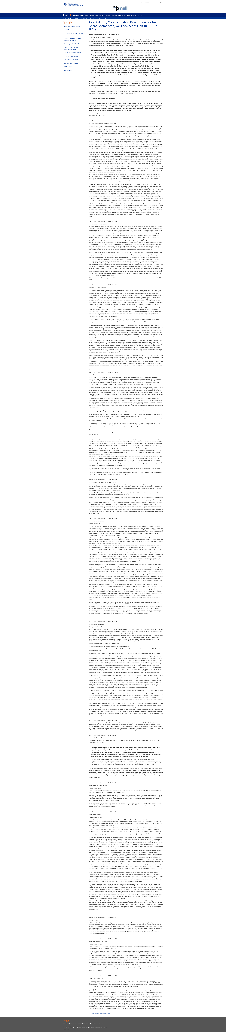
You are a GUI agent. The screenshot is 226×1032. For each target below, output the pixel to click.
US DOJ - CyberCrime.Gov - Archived (73, 44)
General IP (92, 18)
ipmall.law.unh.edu (82, 1027)
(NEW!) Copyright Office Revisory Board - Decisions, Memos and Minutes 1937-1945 (74, 27)
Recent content (68, 70)
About (104, 18)
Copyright (70, 18)
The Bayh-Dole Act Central (71, 59)
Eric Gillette (72, 1029)
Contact (99, 18)
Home (64, 18)
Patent (77, 18)
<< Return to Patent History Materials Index (100, 1013)
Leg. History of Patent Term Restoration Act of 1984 (71, 48)
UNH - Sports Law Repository (71, 63)
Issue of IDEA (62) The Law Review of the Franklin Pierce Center (73, 34)
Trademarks (84, 18)
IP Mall (65, 14)
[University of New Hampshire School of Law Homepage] (78, 4)
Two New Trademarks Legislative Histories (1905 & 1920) (72, 39)
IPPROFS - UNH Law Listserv (71, 56)
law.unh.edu (92, 1027)
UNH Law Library (68, 67)
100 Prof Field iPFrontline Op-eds (72, 52)
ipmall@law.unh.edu (101, 1027)
